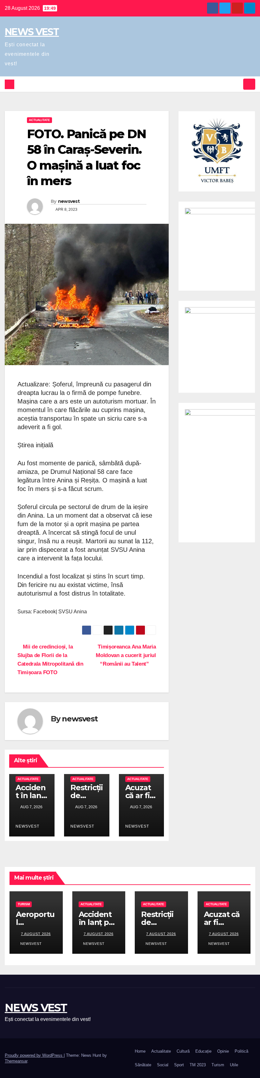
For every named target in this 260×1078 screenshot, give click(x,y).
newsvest (69, 201)
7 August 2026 (36, 934)
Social (162, 1064)
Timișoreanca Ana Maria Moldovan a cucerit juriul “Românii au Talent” (126, 655)
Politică (241, 1051)
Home (140, 1051)
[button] (237, 84)
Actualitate (39, 120)
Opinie (223, 1051)
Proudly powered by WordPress (34, 1055)
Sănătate (143, 1064)
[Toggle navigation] (249, 84)
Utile (234, 1064)
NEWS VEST (32, 32)
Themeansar (16, 1061)
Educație (203, 1051)
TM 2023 (198, 1064)
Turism (24, 904)
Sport (179, 1064)
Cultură (183, 1051)
